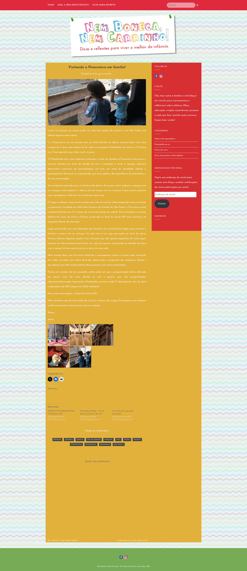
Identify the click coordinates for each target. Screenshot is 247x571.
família (80, 439)
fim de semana (94, 439)
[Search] (197, 5)
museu (127, 439)
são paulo (119, 444)
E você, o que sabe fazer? (63, 541)
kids (118, 439)
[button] (58, 335)
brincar (57, 439)
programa (105, 444)
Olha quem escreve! (104, 5)
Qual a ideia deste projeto (73, 5)
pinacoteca (76, 444)
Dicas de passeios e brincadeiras (169, 155)
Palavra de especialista (165, 139)
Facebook (160, 216)
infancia (108, 439)
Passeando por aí (162, 144)
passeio (137, 439)
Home (51, 5)
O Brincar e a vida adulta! (131, 541)
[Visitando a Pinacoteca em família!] (97, 102)
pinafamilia (91, 444)
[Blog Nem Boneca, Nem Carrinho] (123, 36)
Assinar (162, 203)
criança (69, 439)
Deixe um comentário (96, 431)
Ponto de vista (161, 150)
